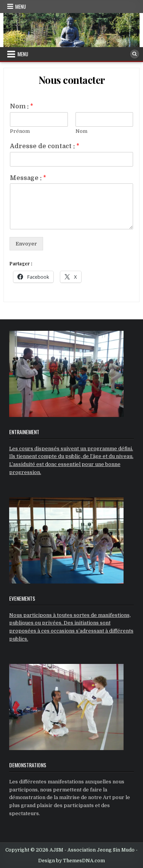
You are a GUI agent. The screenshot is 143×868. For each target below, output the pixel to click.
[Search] (134, 54)
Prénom (20, 131)
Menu (20, 6)
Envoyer (26, 244)
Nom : (21, 106)
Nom (81, 131)
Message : (28, 178)
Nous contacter (72, 80)
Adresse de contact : (44, 146)
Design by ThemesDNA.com (71, 860)
